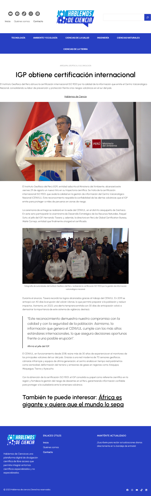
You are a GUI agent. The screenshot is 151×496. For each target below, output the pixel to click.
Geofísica (73, 66)
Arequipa (64, 66)
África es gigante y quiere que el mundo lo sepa (73, 401)
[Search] (147, 17)
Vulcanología (84, 66)
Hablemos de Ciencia (75, 96)
